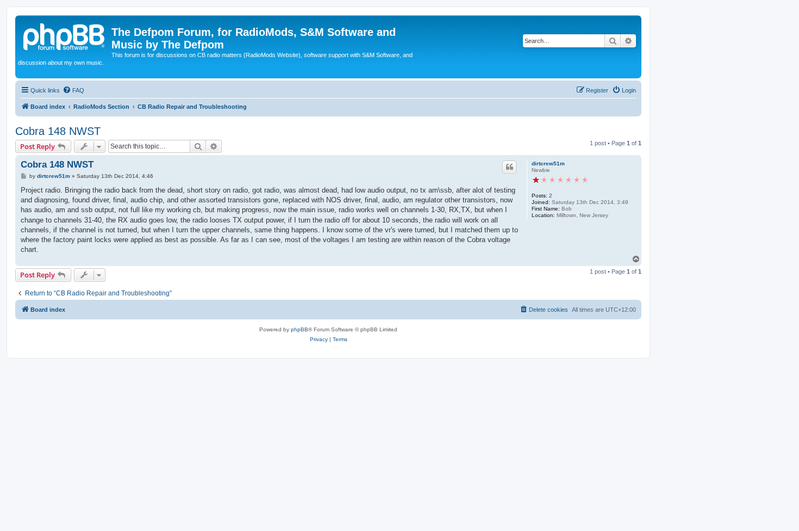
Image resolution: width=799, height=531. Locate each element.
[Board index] (64, 35)
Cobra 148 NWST (58, 131)
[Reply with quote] (509, 167)
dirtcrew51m (548, 163)
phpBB (299, 329)
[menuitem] (73, 90)
